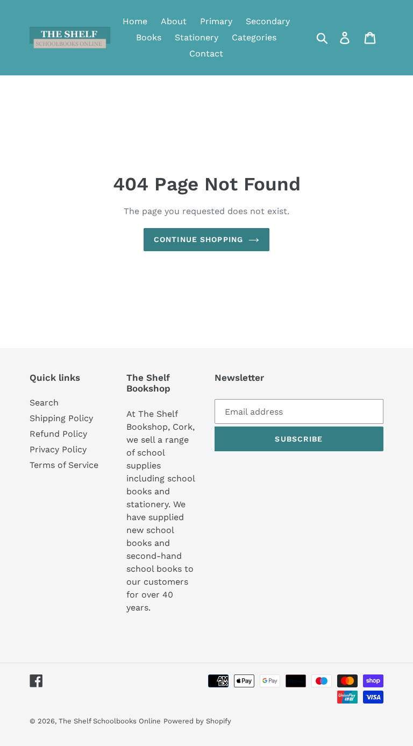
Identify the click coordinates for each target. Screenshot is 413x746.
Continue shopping (198, 239)
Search (44, 402)
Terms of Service (64, 465)
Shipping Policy (61, 418)
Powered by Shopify (197, 721)
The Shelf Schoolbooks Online (110, 721)
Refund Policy (58, 434)
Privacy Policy (58, 449)
